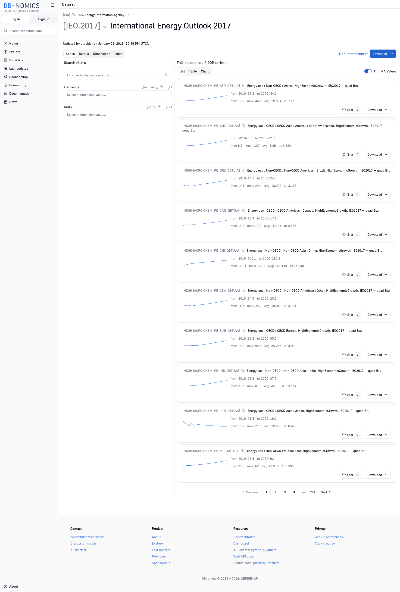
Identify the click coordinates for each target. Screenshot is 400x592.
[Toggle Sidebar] (59, 296)
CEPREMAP (249, 578)
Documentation (351, 53)
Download (379, 54)
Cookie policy (325, 543)
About (156, 537)
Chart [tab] (205, 71)
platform (259, 563)
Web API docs (243, 556)
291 (313, 492)
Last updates (161, 550)
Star (352, 110)
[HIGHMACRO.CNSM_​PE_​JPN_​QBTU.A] (211, 411)
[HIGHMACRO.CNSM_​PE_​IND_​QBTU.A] (210, 371)
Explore (157, 543)
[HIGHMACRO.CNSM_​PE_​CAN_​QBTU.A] (211, 210)
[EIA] (66, 15)
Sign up (44, 19)
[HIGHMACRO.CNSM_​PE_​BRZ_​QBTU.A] (211, 170)
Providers (159, 556)
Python (256, 550)
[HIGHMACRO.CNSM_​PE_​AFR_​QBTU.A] (211, 86)
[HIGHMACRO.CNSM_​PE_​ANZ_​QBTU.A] (211, 126)
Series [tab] (70, 54)
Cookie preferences (329, 537)
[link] (93, 14)
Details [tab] (84, 54)
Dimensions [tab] (101, 54)
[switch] (368, 71)
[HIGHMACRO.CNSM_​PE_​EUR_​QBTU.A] (211, 330)
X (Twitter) (78, 550)
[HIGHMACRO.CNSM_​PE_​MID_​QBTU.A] (211, 451)
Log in (15, 19)
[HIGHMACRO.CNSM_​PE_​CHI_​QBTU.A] (210, 250)
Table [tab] (193, 71)
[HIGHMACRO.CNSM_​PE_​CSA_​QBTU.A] (211, 290)
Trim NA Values (385, 71)
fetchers (273, 563)
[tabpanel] (229, 278)
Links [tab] (118, 54)
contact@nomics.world (87, 537)
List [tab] (182, 71)
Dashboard (241, 543)
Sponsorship (161, 563)
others (271, 550)
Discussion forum (83, 543)
